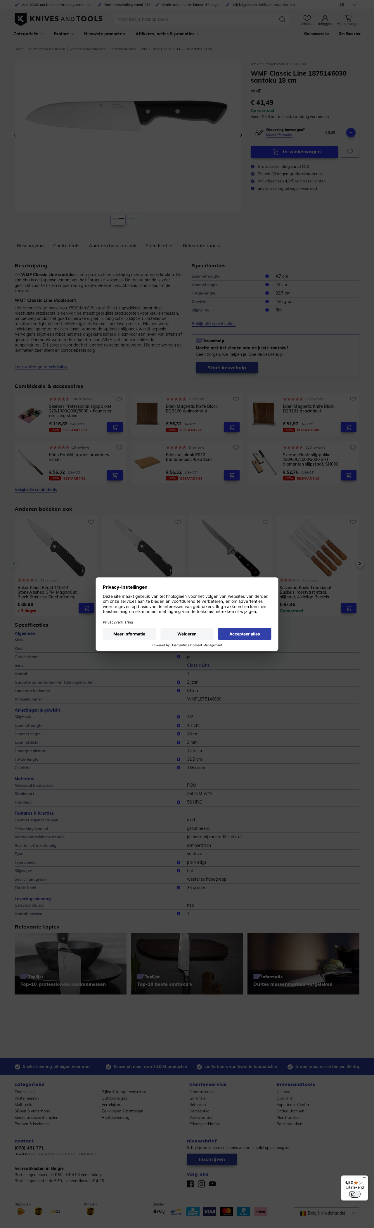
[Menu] (364, 1178)
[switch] (355, 1194)
